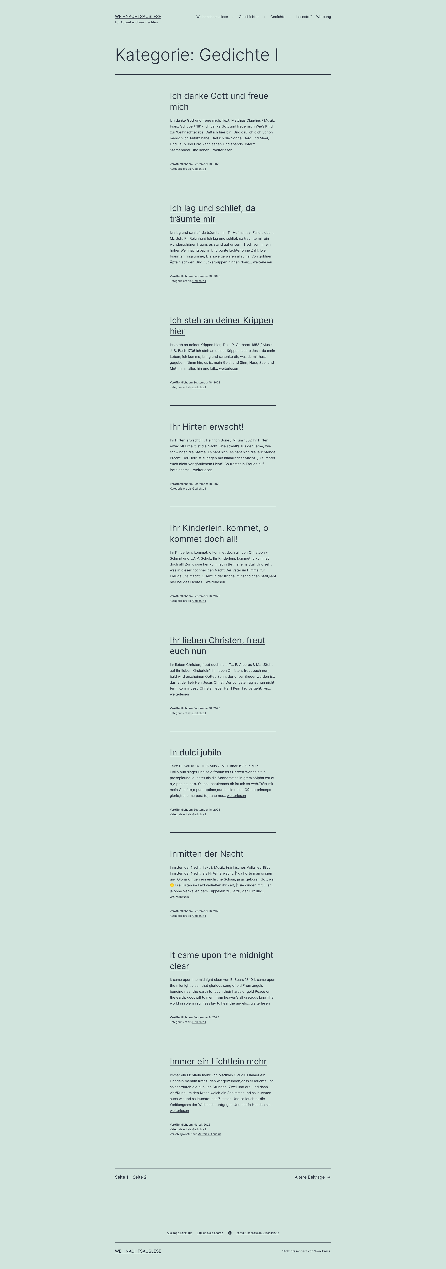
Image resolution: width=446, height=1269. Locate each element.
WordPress (322, 1251)
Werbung (323, 17)
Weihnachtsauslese (138, 16)
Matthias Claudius (209, 1134)
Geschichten (249, 17)
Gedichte (277, 17)
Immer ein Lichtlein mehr (218, 1061)
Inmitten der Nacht (207, 853)
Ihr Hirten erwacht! (207, 426)
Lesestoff (304, 17)
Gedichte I (199, 168)
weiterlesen (222, 150)
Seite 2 (140, 1177)
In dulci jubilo (195, 752)
